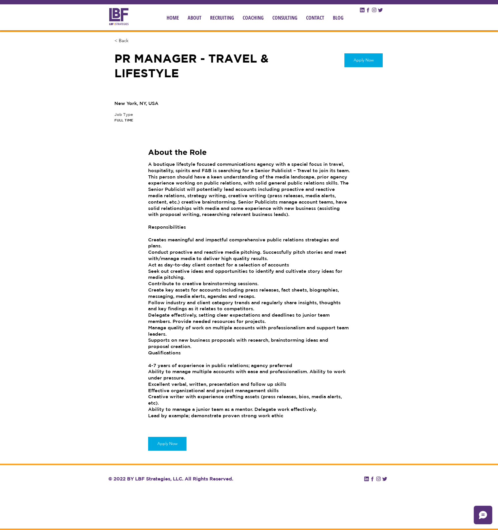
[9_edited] (362, 9)
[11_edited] (374, 9)
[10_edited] (368, 9)
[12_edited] (380, 9)
